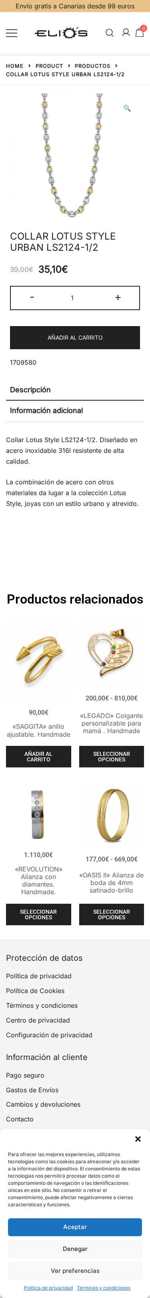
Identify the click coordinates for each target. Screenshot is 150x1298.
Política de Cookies (35, 991)
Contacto (20, 1119)
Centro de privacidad (38, 1020)
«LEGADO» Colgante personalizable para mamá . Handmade (111, 723)
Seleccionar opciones (111, 757)
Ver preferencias (75, 1270)
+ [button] (118, 296)
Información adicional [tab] (46, 410)
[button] (138, 1139)
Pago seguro (25, 1075)
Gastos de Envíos (32, 1090)
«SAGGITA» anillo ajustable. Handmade (38, 730)
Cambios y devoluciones (43, 1104)
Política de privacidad (48, 1288)
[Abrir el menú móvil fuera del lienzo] (11, 32)
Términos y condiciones (103, 1288)
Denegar (75, 1249)
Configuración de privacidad (49, 1035)
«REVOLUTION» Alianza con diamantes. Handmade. (38, 880)
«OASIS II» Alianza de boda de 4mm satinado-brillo (111, 882)
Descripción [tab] (30, 389)
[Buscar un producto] (110, 32)
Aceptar (75, 1227)
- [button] (32, 296)
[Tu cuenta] (126, 33)
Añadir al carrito (75, 337)
